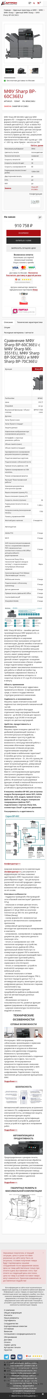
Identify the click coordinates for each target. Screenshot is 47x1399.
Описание (8, 322)
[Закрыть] (43, 1394)
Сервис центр (10, 1345)
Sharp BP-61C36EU (20, 106)
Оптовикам (9, 1329)
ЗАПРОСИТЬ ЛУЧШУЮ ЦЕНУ (23, 248)
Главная (7, 10)
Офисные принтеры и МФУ (25, 10)
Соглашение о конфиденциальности (20, 1334)
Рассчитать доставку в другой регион (23, 275)
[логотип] (9, 3)
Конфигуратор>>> (12, 863)
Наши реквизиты (11, 1318)
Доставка (8, 1339)
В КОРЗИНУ (24, 233)
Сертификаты (10, 1320)
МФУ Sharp (9, 12)
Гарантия (8, 1350)
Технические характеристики (29, 322)
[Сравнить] (40, 217)
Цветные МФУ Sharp (24, 12)
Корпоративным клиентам (15, 1326)
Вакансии (8, 1331)
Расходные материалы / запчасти (18, 332)
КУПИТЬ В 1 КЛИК (23, 240)
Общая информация (13, 1312)
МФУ (41, 10)
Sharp (35, 290)
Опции (7, 327)
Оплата (7, 1342)
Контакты (8, 1315)
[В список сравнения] (29, 3)
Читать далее (37, 145)
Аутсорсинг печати (12, 1347)
